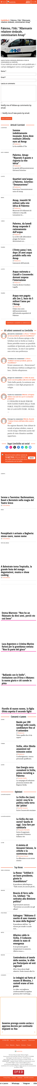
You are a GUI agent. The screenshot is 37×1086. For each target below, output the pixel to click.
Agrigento (24, 1040)
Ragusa (18, 1045)
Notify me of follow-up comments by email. (16, 106)
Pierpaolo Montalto (24, 830)
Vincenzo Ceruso (23, 856)
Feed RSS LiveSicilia (29, 1077)
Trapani (29, 1045)
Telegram (22, 1083)
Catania (18, 1040)
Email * (3, 77)
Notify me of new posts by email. (16, 113)
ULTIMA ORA (5, 1040)
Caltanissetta (31, 1040)
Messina (12, 1045)
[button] (2, 1032)
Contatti (14, 1077)
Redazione (17, 144)
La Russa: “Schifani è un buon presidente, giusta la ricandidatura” (20, 361)
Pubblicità (19, 1077)
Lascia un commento (8, 83)
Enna (7, 1045)
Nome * (3, 71)
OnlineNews (6, 505)
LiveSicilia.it (5, 20)
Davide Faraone (23, 808)
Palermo (12, 1040)
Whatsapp (12, 1083)
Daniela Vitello (22, 778)
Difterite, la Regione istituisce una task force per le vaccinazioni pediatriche (21, 397)
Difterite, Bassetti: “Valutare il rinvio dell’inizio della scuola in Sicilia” (21, 421)
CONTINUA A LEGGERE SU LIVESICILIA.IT (18, 323)
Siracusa (23, 1045)
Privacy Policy (7, 1077)
